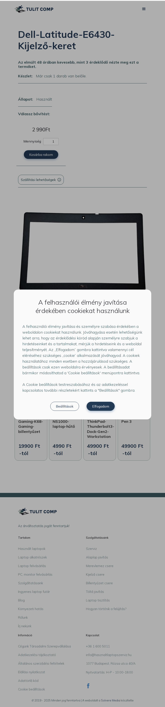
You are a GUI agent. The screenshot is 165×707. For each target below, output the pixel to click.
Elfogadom (100, 406)
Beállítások (64, 406)
